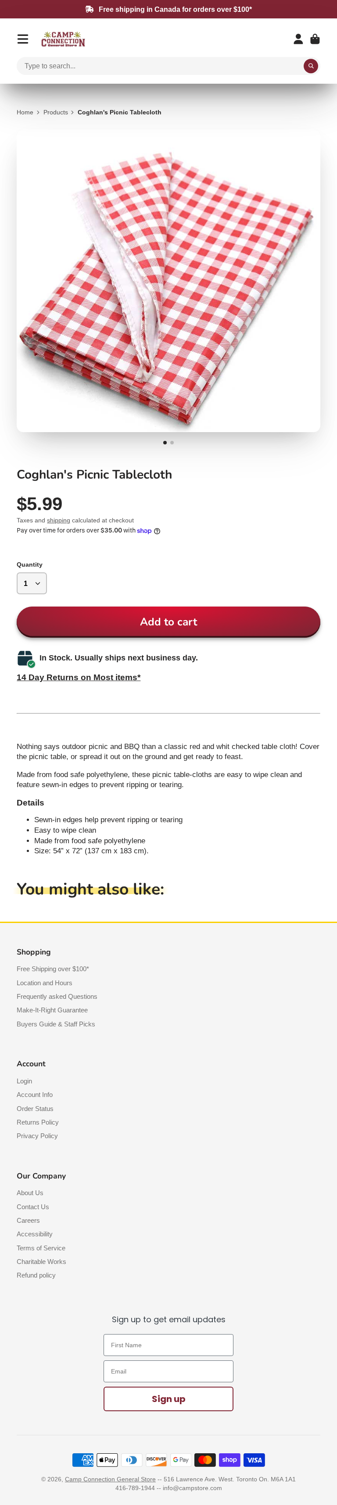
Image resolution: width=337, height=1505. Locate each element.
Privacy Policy (37, 1135)
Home (25, 112)
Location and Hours (44, 983)
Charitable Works (41, 1261)
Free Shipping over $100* (53, 969)
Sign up (169, 1399)
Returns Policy (38, 1122)
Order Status (35, 1108)
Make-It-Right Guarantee (52, 1010)
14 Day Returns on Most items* (78, 677)
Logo (63, 39)
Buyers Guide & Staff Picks (56, 1024)
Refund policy (36, 1275)
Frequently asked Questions (57, 996)
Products (55, 112)
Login (24, 1081)
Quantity (30, 564)
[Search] (311, 66)
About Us (30, 1192)
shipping (58, 520)
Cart (315, 39)
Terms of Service (41, 1248)
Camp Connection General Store (110, 1479)
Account (298, 39)
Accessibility (35, 1234)
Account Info (35, 1094)
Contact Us (33, 1206)
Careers (28, 1220)
